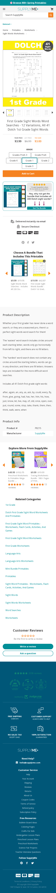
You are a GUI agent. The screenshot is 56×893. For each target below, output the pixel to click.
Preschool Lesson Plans (28, 839)
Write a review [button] (28, 646)
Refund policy (28, 808)
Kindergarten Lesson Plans (28, 835)
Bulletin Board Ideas (28, 822)
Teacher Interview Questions (28, 852)
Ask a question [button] (28, 653)
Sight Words (11, 595)
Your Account (28, 778)
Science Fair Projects (28, 847)
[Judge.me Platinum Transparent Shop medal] (28, 684)
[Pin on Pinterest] (23, 242)
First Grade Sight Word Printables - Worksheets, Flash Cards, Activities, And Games (25, 527)
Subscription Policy (28, 812)
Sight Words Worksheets (13, 33)
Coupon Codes (28, 799)
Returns (28, 791)
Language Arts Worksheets (19, 561)
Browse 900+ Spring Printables (29, 2)
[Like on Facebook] (28, 242)
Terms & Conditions (22, 881)
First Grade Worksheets (17, 545)
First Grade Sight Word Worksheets (23, 538)
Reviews (28, 787)
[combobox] (25, 15)
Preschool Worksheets (28, 843)
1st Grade (10, 504)
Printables (16, 30)
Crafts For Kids (28, 831)
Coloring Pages (28, 826)
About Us (28, 795)
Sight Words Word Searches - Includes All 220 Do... (19, 286)
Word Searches (13, 610)
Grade (29, 149)
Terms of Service (28, 803)
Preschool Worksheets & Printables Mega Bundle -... (18, 478)
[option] (10, 112)
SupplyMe (40, 433)
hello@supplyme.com (30, 762)
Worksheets (29, 30)
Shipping (28, 782)
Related (6, 24)
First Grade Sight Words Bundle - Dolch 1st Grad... (38, 286)
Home (5, 30)
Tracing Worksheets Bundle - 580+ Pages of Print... (40, 478)
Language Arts (13, 553)
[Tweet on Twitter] (33, 242)
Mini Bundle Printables (17, 568)
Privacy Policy (37, 881)
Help (28, 774)
